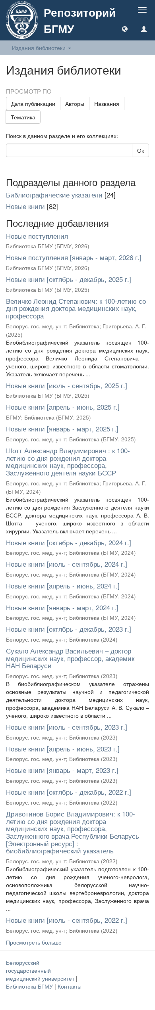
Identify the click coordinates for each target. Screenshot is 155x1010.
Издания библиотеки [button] (39, 48)
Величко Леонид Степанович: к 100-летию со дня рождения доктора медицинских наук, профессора (76, 308)
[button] (125, 28)
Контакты (69, 986)
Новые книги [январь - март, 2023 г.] (62, 770)
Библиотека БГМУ (30, 986)
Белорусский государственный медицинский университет (41, 970)
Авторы (74, 103)
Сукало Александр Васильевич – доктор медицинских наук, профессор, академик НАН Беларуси (70, 658)
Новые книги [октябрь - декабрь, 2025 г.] (68, 279)
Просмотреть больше (34, 942)
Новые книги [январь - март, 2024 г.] (62, 607)
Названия (106, 103)
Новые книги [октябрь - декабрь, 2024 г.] (68, 542)
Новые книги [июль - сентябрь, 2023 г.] (66, 727)
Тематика (23, 117)
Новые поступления (37, 236)
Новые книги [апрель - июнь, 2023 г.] (63, 748)
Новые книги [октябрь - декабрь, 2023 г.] (68, 629)
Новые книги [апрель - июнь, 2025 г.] (63, 407)
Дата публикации (33, 103)
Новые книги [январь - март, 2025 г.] (62, 428)
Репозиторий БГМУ (80, 20)
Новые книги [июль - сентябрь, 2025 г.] (66, 385)
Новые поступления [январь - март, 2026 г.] (73, 257)
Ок (140, 150)
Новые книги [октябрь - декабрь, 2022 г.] (68, 792)
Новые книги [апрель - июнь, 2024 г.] (63, 585)
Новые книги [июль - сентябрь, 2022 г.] (66, 920)
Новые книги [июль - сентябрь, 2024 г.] (66, 564)
